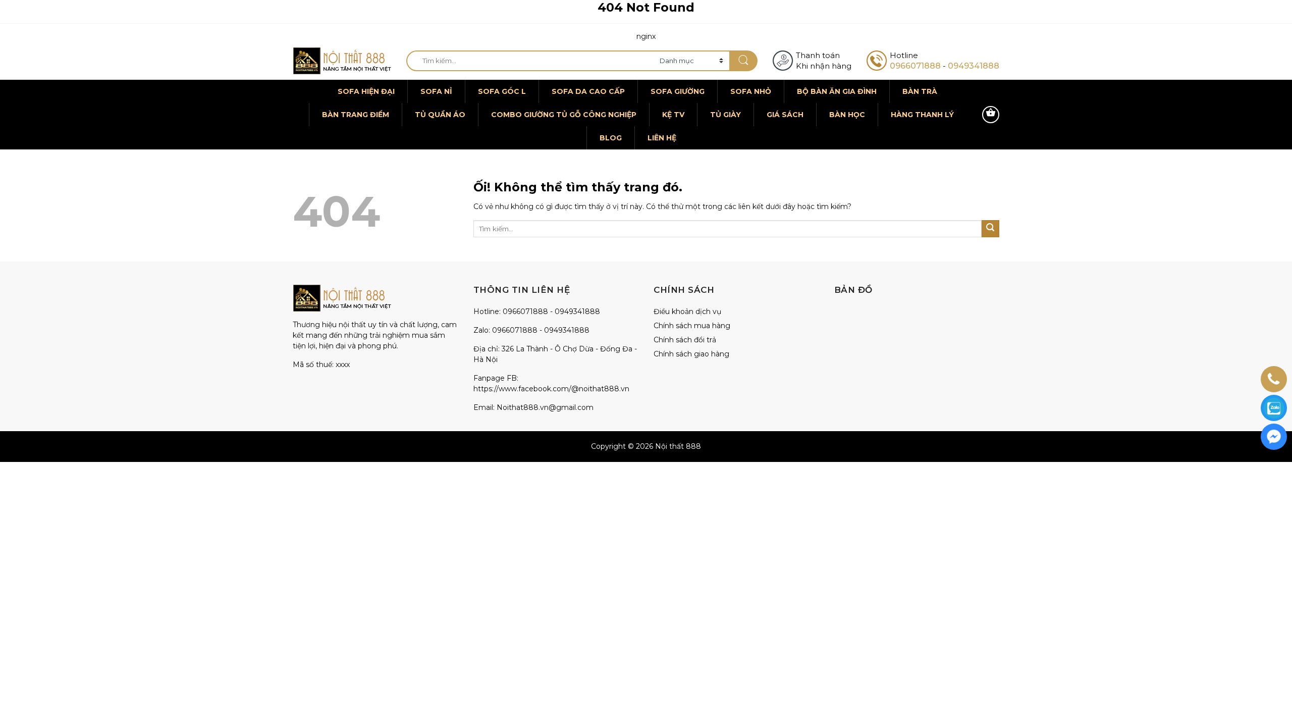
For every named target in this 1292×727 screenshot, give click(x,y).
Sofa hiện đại (366, 91)
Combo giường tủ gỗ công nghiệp (563, 114)
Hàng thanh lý (922, 114)
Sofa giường (678, 91)
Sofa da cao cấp (588, 91)
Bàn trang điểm (355, 114)
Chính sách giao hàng (691, 353)
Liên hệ (662, 137)
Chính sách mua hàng (692, 325)
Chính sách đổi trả (685, 339)
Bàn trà (919, 91)
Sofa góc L (502, 91)
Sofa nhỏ (750, 91)
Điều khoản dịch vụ (687, 311)
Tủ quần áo (440, 114)
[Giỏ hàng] (990, 114)
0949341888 (973, 66)
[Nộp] (743, 60)
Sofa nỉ (436, 91)
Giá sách (785, 114)
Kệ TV (673, 114)
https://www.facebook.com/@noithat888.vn (551, 388)
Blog (611, 137)
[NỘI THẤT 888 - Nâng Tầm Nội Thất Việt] (342, 61)
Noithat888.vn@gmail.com (545, 407)
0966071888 (915, 66)
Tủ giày (725, 114)
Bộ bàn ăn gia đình (837, 91)
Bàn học (847, 114)
